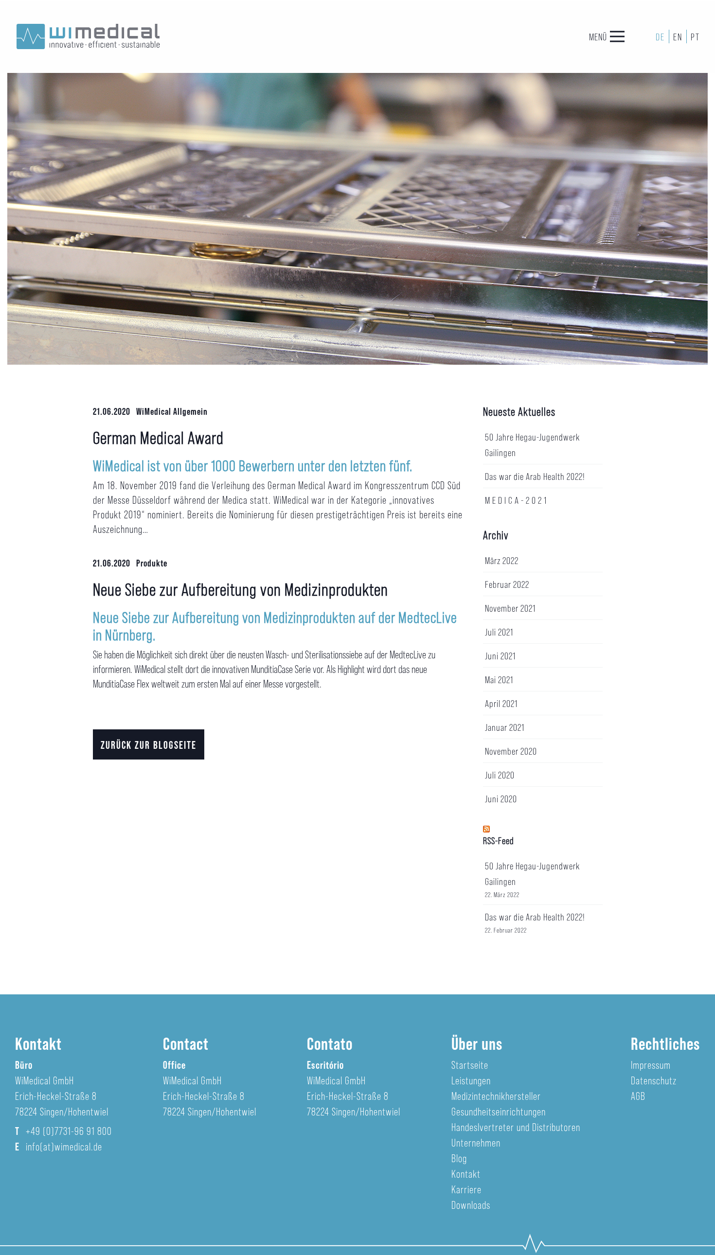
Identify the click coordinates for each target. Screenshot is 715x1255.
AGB (638, 1095)
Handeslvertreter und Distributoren (515, 1126)
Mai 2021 (499, 679)
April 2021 (501, 703)
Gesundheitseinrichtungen (498, 1111)
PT (695, 36)
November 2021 (510, 608)
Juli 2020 (500, 774)
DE (660, 36)
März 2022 (501, 560)
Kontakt (466, 1173)
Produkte (151, 562)
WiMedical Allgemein (172, 411)
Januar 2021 (504, 727)
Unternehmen (475, 1142)
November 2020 (511, 751)
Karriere (466, 1189)
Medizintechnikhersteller (496, 1095)
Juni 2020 (501, 798)
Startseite (469, 1064)
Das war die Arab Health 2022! (535, 476)
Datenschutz (654, 1080)
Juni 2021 (500, 655)
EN (677, 36)
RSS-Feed (498, 840)
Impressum (651, 1064)
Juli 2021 (499, 631)
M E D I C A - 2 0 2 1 (516, 500)
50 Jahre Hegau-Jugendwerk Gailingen (532, 873)
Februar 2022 (507, 584)
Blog (459, 1157)
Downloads (470, 1204)
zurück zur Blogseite (149, 744)
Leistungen (471, 1080)
